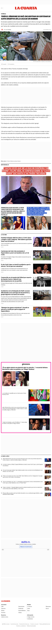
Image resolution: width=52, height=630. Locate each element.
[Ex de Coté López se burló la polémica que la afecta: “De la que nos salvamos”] (42, 269)
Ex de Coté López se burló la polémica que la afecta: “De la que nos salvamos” (16, 265)
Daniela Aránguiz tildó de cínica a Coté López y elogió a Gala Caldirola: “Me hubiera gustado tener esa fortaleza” (16, 239)
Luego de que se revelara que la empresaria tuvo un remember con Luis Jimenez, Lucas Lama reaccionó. (14, 269)
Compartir (4, 64)
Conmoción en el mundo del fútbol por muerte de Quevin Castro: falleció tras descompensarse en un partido (16, 279)
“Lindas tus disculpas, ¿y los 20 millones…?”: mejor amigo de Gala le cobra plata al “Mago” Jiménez (14, 423)
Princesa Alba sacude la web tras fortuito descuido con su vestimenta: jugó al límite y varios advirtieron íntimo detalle (13, 211)
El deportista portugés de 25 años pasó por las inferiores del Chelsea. (16, 284)
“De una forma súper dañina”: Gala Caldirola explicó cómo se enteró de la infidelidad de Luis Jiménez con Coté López (23, 471)
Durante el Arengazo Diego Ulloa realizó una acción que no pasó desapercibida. (16, 257)
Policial (8, 161)
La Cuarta (8, 29)
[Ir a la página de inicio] (26, 8)
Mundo (19, 161)
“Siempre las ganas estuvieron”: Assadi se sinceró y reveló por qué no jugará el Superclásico (15, 309)
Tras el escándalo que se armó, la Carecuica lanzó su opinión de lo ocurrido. (16, 244)
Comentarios (11, 64)
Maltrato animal (13, 161)
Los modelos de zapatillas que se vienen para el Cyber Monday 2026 (14, 394)
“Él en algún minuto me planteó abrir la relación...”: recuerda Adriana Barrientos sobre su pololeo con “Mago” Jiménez (25, 368)
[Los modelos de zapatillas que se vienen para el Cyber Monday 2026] (39, 395)
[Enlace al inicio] (26, 364)
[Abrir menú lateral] (2, 8)
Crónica (3, 14)
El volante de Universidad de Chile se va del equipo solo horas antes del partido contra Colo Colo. (15, 314)
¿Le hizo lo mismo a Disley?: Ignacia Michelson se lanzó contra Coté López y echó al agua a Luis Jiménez (23, 465)
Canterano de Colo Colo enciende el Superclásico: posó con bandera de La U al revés (15, 253)
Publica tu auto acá (26, 546)
